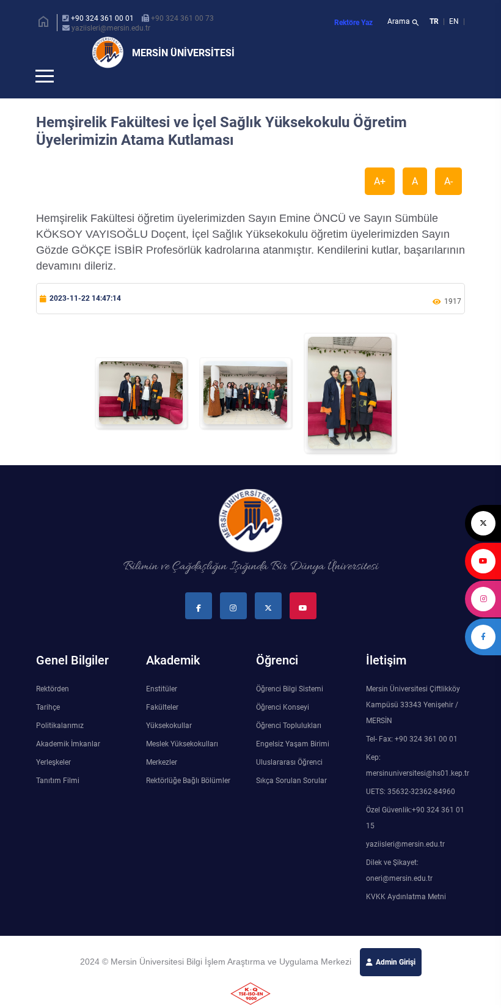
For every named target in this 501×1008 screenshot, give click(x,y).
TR (434, 21)
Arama (403, 22)
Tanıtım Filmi (57, 800)
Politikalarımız (60, 745)
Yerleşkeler (53, 782)
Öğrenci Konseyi (282, 727)
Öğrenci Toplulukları (288, 745)
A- (448, 201)
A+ (380, 201)
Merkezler (161, 782)
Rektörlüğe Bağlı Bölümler (188, 800)
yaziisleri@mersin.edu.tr (110, 28)
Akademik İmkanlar (68, 764)
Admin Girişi (395, 982)
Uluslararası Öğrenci (289, 782)
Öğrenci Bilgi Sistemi (289, 709)
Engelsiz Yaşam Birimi (292, 764)
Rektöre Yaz (353, 22)
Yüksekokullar (169, 745)
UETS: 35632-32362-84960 (410, 812)
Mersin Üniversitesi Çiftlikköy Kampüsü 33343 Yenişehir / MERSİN (413, 725)
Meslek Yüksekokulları (182, 764)
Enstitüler (161, 709)
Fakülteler (162, 727)
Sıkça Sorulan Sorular (291, 800)
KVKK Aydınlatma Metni (406, 917)
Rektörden (52, 709)
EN (455, 21)
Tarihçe (48, 727)
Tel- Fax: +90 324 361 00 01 (412, 759)
